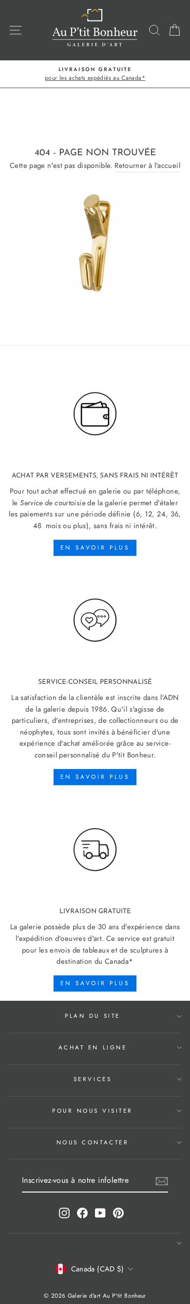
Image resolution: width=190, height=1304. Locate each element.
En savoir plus (95, 547)
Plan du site (92, 1015)
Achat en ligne (92, 1047)
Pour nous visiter (92, 1110)
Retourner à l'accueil (147, 165)
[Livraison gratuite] (95, 850)
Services (93, 1079)
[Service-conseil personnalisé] (95, 620)
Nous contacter (93, 1142)
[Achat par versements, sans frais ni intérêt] (95, 413)
